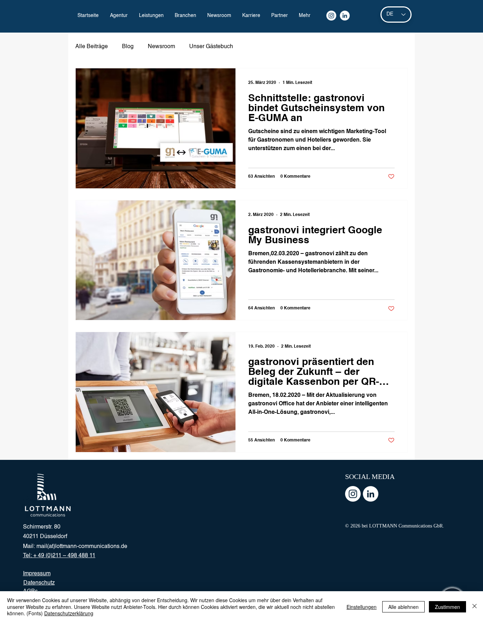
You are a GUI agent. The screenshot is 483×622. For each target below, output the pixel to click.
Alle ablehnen (403, 606)
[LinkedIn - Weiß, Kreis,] (370, 494)
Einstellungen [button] (362, 606)
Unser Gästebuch (211, 47)
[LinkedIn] (345, 16)
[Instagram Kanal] (331, 16)
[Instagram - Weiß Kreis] (353, 494)
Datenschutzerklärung (68, 613)
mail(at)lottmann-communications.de (81, 546)
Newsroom (161, 47)
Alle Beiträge (91, 47)
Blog (128, 47)
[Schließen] (474, 606)
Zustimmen (447, 606)
